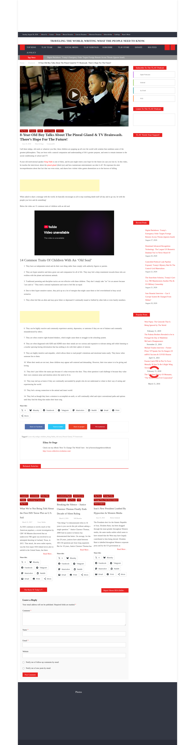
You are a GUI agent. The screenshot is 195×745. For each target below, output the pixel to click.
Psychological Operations (36, 500)
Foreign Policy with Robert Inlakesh (106, 500)
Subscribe (107, 47)
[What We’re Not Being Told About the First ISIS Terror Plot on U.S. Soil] (37, 482)
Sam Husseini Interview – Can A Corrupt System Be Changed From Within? (158, 296)
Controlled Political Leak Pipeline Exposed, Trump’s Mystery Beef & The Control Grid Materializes (160, 265)
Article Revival (78, 496)
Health (40, 131)
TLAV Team (47, 47)
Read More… (48, 554)
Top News (31, 47)
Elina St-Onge (39, 144)
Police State (45, 496)
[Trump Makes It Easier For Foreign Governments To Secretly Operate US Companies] (93, 728)
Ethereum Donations (95, 34)
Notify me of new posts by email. (38, 668)
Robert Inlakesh (100, 504)
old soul (59, 437)
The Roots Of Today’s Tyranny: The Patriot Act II (35, 590)
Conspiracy (24, 496)
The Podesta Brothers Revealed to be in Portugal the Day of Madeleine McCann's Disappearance (159, 338)
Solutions (60, 131)
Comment (27, 611)
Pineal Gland (67, 437)
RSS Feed (152, 47)
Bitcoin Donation (68, 34)
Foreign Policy (108, 496)
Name (25, 630)
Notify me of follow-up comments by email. (42, 662)
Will (79, 500)
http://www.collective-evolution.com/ (57, 451)
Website (25, 651)
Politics (23, 500)
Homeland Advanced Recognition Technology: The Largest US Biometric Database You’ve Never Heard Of (160, 249)
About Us (44, 34)
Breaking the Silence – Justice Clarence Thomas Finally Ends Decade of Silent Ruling (72, 509)
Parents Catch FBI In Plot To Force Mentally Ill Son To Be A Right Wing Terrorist (158, 364)
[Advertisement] (59, 185)
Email (26, 641)
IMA (59, 47)
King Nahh (48, 162)
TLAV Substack (91, 47)
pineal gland (51, 165)
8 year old (30, 437)
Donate (58, 34)
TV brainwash (78, 437)
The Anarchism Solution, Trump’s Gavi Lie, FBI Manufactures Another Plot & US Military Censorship (160, 281)
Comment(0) (51, 144)
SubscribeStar (108, 34)
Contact (51, 34)
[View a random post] (172, 47)
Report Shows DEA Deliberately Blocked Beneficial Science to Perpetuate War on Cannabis (116, 590)
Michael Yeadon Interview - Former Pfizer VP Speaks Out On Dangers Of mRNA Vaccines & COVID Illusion (158, 351)
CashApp (117, 34)
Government (34, 496)
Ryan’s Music (126, 34)
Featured (32, 131)
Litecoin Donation (81, 34)
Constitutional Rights (64, 496)
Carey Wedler (42, 522)
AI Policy (31, 53)
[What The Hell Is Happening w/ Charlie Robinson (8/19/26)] (81, 728)
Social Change (49, 131)
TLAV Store (123, 47)
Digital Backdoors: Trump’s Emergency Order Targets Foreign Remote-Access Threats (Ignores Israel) (86, 57)
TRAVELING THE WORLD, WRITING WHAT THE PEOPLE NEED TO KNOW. (97, 40)
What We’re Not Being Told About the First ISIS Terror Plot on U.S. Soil (37, 513)
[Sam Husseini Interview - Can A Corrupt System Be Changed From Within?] (93, 715)
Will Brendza (78, 518)
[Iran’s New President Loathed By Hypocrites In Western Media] (111, 482)
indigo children (40, 437)
